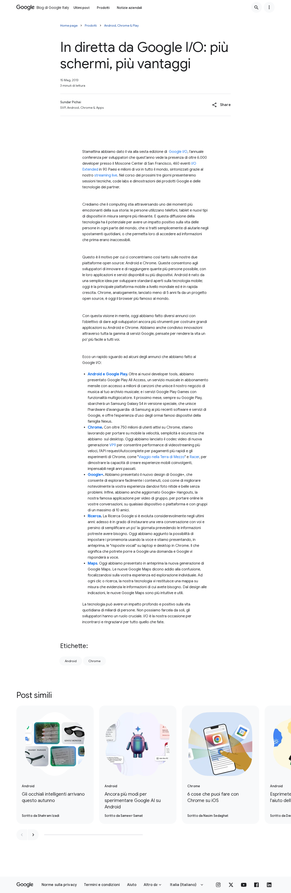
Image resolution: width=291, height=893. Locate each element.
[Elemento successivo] (33, 834)
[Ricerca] (256, 7)
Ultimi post (81, 8)
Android (71, 661)
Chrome (94, 661)
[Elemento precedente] (21, 834)
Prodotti (103, 8)
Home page (69, 25)
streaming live (105, 175)
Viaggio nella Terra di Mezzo (161, 457)
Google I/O (178, 151)
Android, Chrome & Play (121, 25)
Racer (194, 457)
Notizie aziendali (129, 8)
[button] (221, 104)
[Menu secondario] (269, 7)
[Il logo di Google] (24, 885)
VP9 (112, 445)
